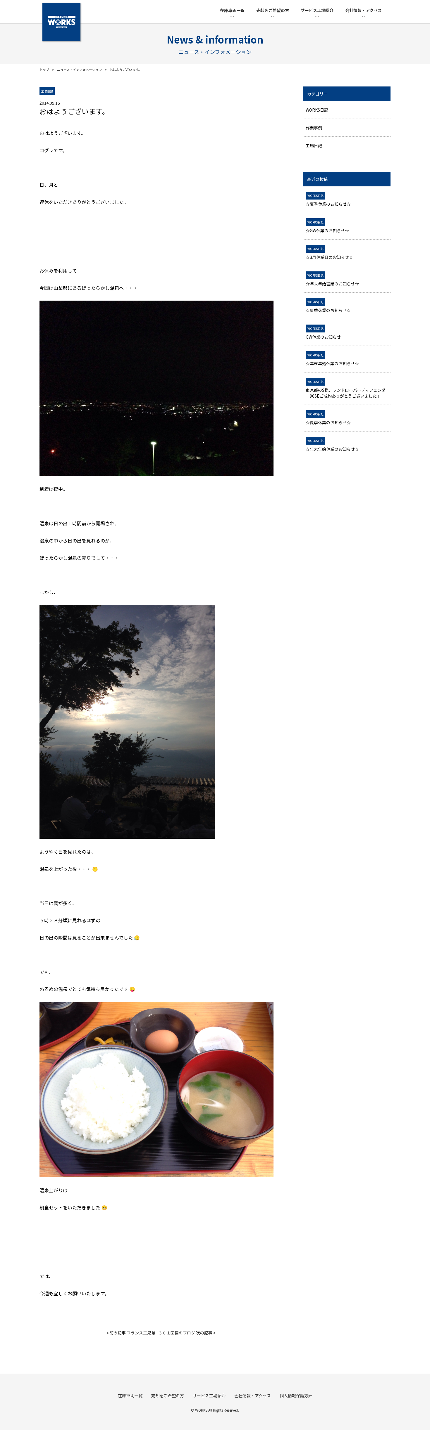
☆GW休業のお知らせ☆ (327, 226)
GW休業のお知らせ (323, 333)
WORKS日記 (317, 110)
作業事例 (314, 128)
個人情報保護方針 (296, 1395)
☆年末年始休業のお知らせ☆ (332, 359)
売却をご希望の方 (272, 10)
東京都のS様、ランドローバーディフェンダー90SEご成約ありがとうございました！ (346, 389)
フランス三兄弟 (141, 1333)
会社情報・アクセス (363, 10)
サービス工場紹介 (317, 10)
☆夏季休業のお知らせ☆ (328, 200)
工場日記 (314, 145)
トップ (44, 69)
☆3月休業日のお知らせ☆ (329, 253)
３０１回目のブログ (176, 1333)
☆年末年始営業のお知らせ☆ (332, 280)
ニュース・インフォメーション (79, 69)
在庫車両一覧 (232, 10)
